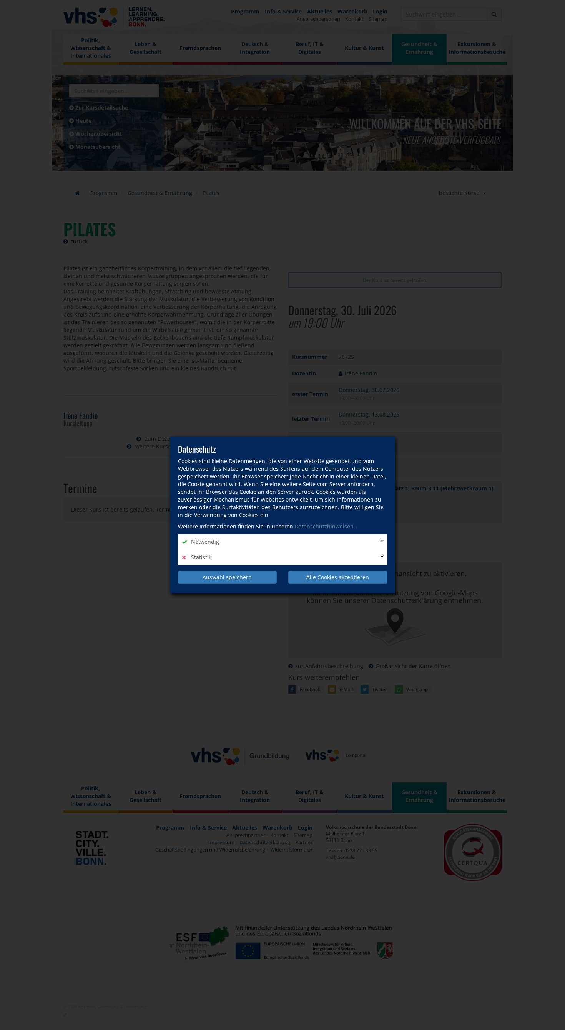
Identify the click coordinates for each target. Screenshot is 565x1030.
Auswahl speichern (227, 577)
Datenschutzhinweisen (324, 526)
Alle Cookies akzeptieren (337, 577)
